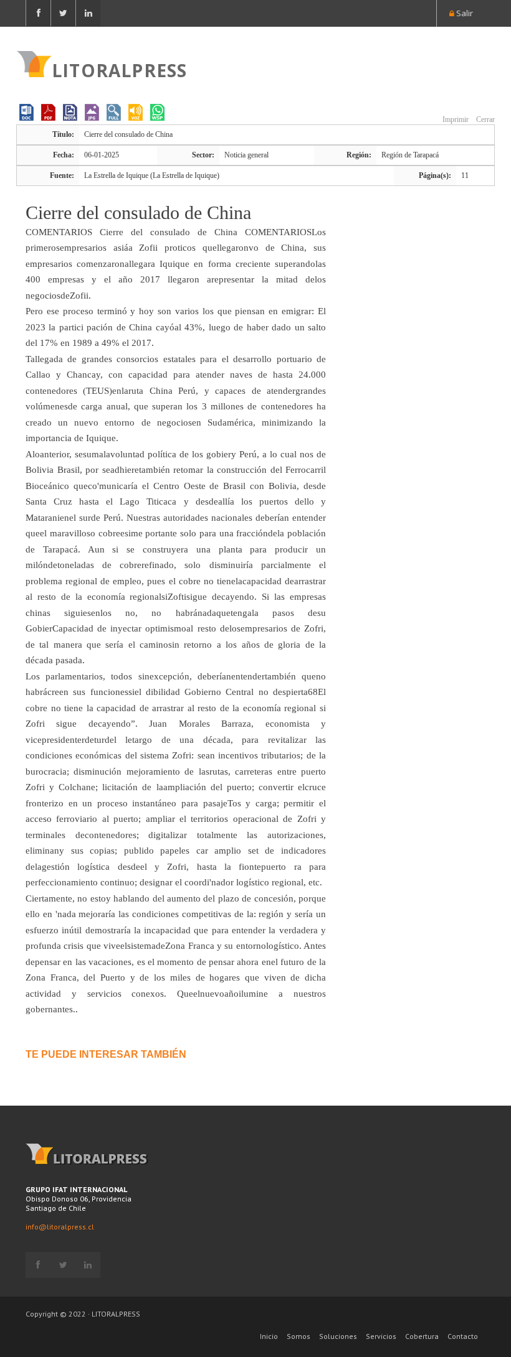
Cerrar (484, 119)
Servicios (381, 1336)
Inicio (269, 1336)
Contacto (462, 1336)
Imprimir (455, 119)
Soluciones (338, 1336)
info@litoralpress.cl (60, 1226)
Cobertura (422, 1336)
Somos (298, 1336)
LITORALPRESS (119, 69)
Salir (463, 13)
